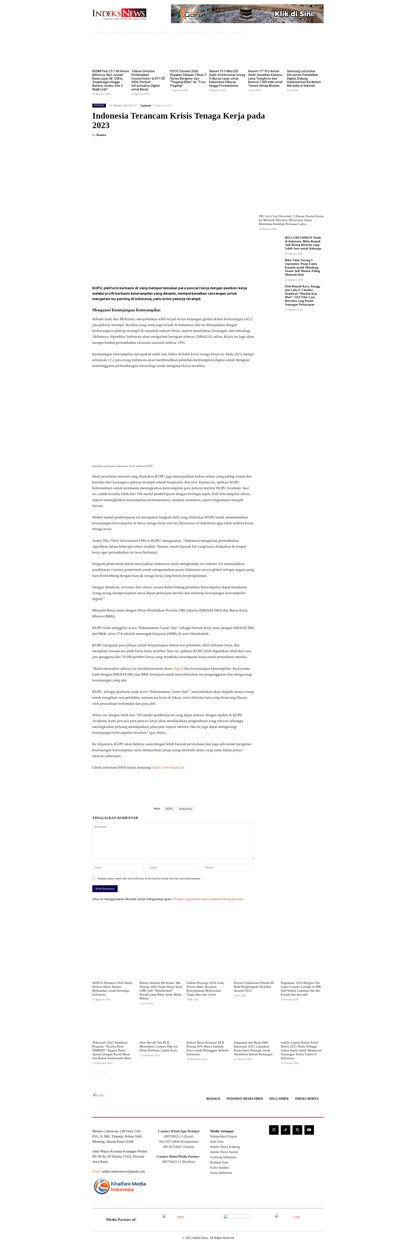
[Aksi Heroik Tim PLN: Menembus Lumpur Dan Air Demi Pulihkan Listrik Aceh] (161, 1024)
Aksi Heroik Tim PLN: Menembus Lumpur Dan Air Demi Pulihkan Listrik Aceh (159, 1046)
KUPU (169, 808)
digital (178, 668)
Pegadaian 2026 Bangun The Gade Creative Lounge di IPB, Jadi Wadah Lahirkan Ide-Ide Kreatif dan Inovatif (301, 988)
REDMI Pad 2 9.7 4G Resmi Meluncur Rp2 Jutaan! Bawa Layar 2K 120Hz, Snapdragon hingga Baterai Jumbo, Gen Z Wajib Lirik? (110, 80)
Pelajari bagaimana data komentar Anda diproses (208, 899)
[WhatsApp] (154, 270)
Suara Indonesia (221, 1173)
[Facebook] (124, 270)
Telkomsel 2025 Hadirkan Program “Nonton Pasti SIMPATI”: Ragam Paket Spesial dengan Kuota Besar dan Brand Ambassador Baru (111, 1050)
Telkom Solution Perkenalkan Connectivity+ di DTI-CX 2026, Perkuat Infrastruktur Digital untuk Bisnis (148, 80)
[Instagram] (274, 1130)
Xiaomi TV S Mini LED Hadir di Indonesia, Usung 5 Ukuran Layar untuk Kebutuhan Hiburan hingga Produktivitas (227, 78)
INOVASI (99, 105)
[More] (164, 270)
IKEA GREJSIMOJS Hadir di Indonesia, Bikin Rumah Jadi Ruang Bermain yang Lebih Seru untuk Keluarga (303, 243)
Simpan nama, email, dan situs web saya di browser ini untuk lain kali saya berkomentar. (149, 878)
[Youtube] (309, 1130)
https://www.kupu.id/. (168, 767)
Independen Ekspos (223, 1136)
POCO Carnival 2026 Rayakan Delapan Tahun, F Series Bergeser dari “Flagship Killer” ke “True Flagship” (188, 78)
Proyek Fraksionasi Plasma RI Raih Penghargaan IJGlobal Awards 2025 (254, 986)
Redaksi (101, 135)
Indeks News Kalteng (225, 1147)
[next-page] (102, 1073)
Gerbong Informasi (223, 1157)
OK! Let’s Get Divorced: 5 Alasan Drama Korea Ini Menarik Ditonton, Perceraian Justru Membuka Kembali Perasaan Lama (291, 220)
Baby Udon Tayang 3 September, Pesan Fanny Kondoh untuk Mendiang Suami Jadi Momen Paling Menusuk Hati (302, 267)
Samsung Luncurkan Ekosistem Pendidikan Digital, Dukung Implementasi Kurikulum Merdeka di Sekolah (304, 78)
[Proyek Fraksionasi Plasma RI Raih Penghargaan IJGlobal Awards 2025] (255, 965)
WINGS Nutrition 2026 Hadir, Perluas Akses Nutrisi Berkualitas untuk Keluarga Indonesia (112, 988)
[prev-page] (95, 1073)
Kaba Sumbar (219, 1167)
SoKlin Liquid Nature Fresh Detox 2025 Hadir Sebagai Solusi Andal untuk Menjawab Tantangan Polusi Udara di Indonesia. (301, 1050)
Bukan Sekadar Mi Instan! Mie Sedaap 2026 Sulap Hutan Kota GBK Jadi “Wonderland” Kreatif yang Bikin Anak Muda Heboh (161, 990)
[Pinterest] (144, 270)
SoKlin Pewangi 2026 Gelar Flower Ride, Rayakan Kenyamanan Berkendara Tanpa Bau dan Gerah (205, 988)
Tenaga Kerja (185, 808)
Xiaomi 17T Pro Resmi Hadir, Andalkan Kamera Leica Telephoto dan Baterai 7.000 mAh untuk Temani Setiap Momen (265, 78)
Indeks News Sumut (224, 1152)
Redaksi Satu (219, 1162)
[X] (134, 270)
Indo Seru (217, 1141)
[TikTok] (285, 1130)
